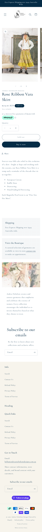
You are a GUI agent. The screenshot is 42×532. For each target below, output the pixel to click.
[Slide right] (26, 86)
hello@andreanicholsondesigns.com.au (20, 462)
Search (7, 374)
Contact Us (9, 379)
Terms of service (22, 524)
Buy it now (21, 144)
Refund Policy (10, 385)
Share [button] (6, 154)
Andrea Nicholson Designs (20, 517)
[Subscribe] (34, 352)
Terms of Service (11, 396)
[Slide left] (15, 86)
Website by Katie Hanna (21, 528)
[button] (5, 14)
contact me (31, 251)
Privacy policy (30, 520)
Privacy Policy (10, 391)
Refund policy (19, 520)
